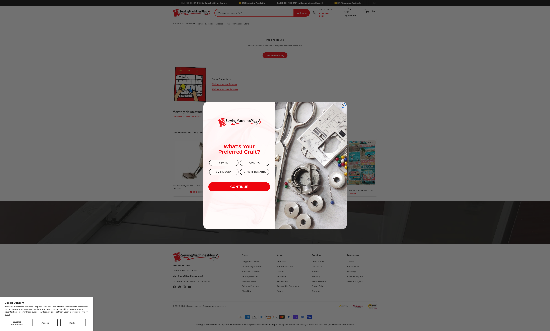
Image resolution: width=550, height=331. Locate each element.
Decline (73, 323)
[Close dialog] (343, 105)
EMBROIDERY (224, 172)
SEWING (223, 162)
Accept (45, 323)
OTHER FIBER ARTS (254, 172)
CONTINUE (239, 187)
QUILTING (254, 162)
